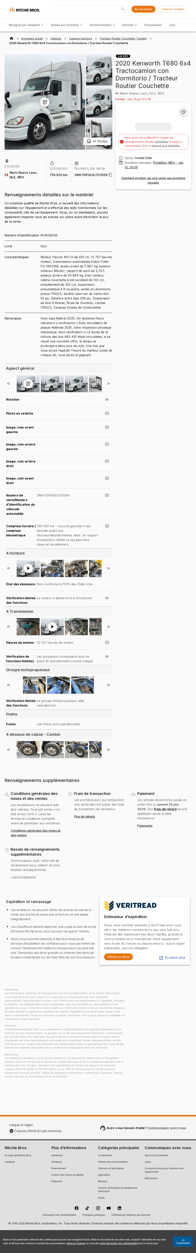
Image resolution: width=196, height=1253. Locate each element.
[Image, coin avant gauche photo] (107, 427)
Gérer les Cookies (75, 1243)
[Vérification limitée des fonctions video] (107, 598)
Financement (153, 25)
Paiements (144, 826)
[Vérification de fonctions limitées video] (107, 656)
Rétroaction (151, 1178)
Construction (105, 1155)
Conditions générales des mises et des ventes (35, 833)
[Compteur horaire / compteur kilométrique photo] (107, 526)
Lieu (172, 25)
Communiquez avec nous (166, 1128)
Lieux (148, 1162)
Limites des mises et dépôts (67, 1175)
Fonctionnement (100, 25)
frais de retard (165, 809)
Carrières (10, 1162)
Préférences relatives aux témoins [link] (131, 1215)
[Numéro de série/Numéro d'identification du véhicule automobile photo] (107, 495)
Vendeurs (56, 1162)
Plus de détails (84, 816)
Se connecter (143, 9)
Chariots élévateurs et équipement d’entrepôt (117, 1189)
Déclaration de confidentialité (59, 1215)
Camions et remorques (111, 1168)
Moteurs (102, 1181)
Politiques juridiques (93, 1215)
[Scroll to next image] (108, 383)
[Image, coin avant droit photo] (107, 478)
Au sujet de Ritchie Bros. (18, 1155)
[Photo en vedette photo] (107, 413)
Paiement (56, 1181)
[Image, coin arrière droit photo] (107, 461)
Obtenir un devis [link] (118, 956)
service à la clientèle (166, 145)
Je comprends (183, 1241)
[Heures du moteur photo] (107, 642)
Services (128, 25)
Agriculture (104, 1175)
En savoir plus (175, 957)
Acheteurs (57, 1155)
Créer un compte (173, 9)
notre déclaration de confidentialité (118, 1243)
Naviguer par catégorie (24, 25)
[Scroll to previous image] (8, 383)
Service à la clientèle (156, 1155)
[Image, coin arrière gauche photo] (107, 444)
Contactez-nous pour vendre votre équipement (164, 1170)
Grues (101, 1198)
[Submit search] (123, 9)
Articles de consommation (112, 1162)
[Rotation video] (107, 399)
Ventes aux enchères (65, 25)
